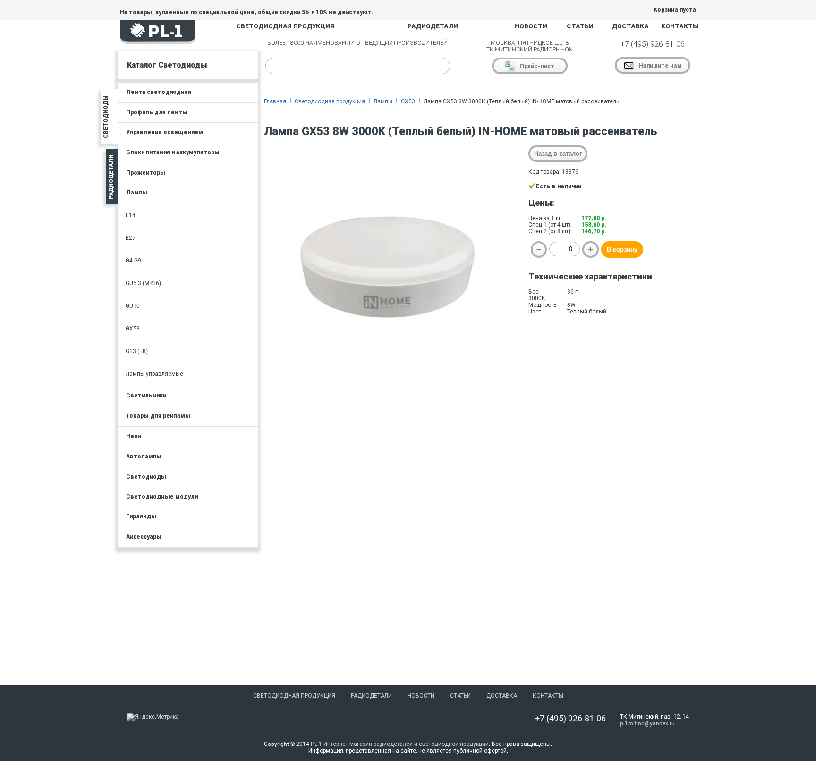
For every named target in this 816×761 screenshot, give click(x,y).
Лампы (383, 101)
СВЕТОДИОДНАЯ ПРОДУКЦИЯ (285, 26)
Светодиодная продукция (330, 101)
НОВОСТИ (531, 26)
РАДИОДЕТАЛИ (433, 26)
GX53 (408, 101)
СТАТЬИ (580, 26)
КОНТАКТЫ (679, 26)
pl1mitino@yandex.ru (647, 723)
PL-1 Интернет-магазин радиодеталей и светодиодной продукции (400, 744)
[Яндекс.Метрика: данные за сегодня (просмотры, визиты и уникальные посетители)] (153, 717)
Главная (275, 101)
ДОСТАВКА (630, 26)
